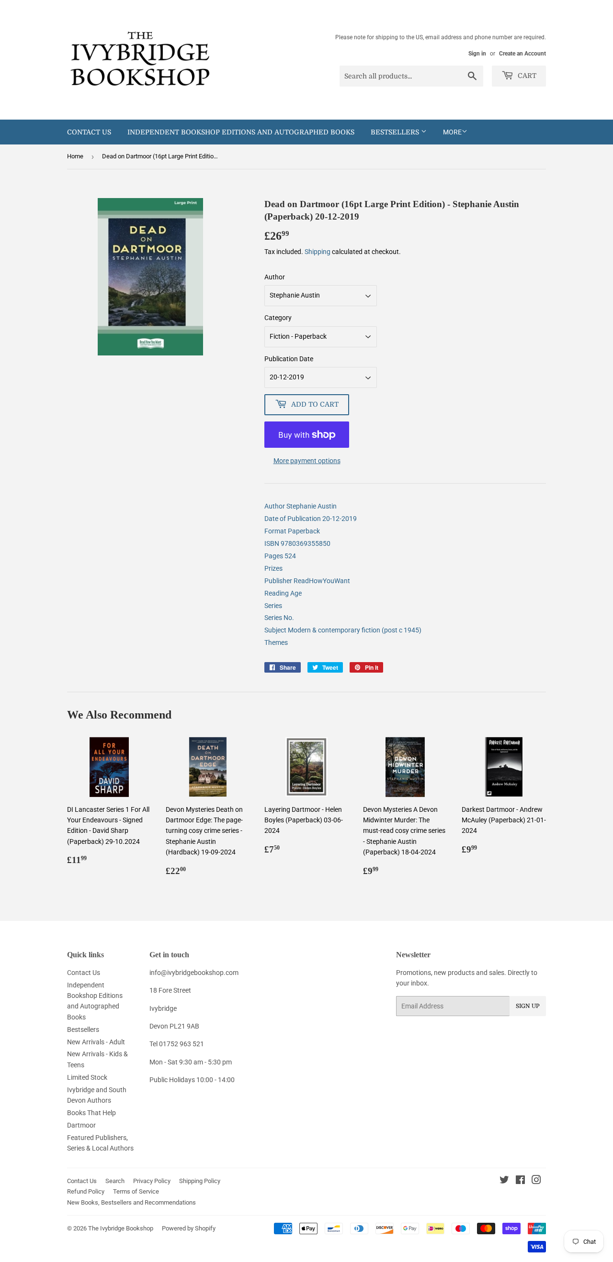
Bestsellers (396, 132)
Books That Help (91, 1113)
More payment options (307, 461)
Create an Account (522, 53)
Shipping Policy (199, 1181)
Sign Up (528, 1006)
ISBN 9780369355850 (297, 543)
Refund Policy (85, 1191)
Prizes (273, 568)
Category (278, 317)
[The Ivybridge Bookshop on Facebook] (520, 1181)
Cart (526, 75)
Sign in (477, 53)
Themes (276, 642)
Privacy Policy (151, 1181)
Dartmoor (81, 1125)
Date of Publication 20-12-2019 (310, 518)
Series (273, 605)
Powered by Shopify (189, 1228)
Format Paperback (292, 531)
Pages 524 (280, 556)
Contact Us (89, 132)
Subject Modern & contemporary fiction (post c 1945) (342, 630)
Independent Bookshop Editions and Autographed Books (240, 132)
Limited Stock (87, 1077)
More (452, 132)
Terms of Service (136, 1191)
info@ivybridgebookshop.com (193, 972)
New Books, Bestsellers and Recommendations (131, 1202)
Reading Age (283, 593)
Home (75, 156)
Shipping (317, 251)
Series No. (279, 617)
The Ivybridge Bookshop (120, 1228)
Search (115, 1181)
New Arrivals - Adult (96, 1042)
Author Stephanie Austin (300, 506)
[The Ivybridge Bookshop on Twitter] (504, 1181)
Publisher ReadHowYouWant (307, 581)
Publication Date (288, 359)
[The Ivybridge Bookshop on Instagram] (536, 1181)
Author (274, 277)
